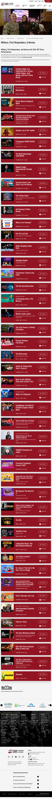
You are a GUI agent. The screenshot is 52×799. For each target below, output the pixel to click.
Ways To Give (33, 724)
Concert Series (4, 725)
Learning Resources (24, 719)
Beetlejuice (20, 90)
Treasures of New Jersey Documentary (45, 720)
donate (31, 1)
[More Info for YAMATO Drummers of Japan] (7, 451)
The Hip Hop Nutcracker (25, 286)
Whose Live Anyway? (23, 222)
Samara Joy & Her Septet (25, 130)
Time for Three (21, 622)
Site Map (4, 794)
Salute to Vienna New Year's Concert (24, 367)
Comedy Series (3, 723)
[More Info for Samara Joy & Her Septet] (7, 131)
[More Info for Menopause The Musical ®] (7, 492)
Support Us (33, 714)
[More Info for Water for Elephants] (7, 394)
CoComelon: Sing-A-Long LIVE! (25, 274)
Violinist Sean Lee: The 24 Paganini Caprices (24, 437)
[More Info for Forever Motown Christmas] (7, 342)
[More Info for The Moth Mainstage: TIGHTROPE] (7, 155)
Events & (18, 6)
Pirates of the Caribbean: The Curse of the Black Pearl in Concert (25, 507)
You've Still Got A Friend (25, 421)
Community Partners (15, 733)
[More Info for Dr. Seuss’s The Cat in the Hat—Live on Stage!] (7, 569)
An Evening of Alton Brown (23, 210)
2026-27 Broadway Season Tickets (4, 721)
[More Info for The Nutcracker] (7, 355)
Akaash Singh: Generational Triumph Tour (24, 169)
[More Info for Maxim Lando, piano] (7, 313)
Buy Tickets (43, 73)
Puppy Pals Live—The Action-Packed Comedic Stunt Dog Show (24, 478)
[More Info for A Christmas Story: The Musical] (7, 298)
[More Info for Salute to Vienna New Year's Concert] (7, 367)
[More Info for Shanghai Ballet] (7, 261)
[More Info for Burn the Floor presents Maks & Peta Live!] (7, 647)
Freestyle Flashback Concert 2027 (23, 464)
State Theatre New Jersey (7, 4)
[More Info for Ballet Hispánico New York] (7, 247)
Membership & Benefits (33, 718)
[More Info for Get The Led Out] (7, 235)
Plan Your (24, 6)
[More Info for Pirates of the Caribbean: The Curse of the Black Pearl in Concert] (7, 506)
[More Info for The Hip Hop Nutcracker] (7, 287)
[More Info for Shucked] (7, 675)
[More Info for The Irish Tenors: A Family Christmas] (7, 328)
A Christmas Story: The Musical (24, 300)
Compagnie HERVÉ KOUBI (25, 142)
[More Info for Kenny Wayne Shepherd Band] (7, 102)
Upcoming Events (4, 716)
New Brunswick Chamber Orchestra (25, 610)
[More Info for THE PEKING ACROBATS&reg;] (7, 558)
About (45, 6)
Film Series (3, 735)
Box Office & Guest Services (14, 718)
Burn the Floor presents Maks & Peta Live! (25, 648)
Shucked (19, 674)
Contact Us (43, 731)
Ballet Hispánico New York (24, 247)
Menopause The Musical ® (25, 492)
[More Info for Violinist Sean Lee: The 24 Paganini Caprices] (7, 435)
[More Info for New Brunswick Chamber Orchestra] (7, 608)
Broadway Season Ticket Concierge (15, 737)
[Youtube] (16, 757)
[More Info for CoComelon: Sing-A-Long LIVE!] (7, 274)
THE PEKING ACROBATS (23, 557)
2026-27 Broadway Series (4, 718)
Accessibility (13, 726)
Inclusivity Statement (45, 725)
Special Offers (20, 38)
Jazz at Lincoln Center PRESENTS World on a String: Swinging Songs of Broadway (24, 582)
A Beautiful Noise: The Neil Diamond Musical (24, 545)
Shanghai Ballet (21, 260)
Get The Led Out (22, 234)
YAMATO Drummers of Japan (24, 451)
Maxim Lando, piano (23, 314)
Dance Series (3, 732)
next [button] (50, 705)
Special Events (3, 742)
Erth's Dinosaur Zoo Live (25, 596)
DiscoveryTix (23, 723)
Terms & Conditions (12, 794)
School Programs (24, 717)
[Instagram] (19, 757)
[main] (26, 354)
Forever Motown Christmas (22, 342)
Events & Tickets (10, 38)
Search (48, 1)
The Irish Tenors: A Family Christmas (25, 328)
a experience (44, 793)
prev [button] (2, 705)
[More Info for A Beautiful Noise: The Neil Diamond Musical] (7, 545)
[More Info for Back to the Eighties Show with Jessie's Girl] (7, 380)
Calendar (49, 6)
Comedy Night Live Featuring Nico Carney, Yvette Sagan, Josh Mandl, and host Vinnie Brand (24, 73)
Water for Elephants (23, 394)
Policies (12, 731)
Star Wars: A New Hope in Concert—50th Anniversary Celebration (24, 661)
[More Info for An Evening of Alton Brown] (7, 210)
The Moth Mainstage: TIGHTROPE (23, 155)
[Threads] (23, 757)
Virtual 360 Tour (14, 725)
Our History (43, 716)
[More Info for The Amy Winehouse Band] (7, 634)
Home (2, 38)
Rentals (42, 728)
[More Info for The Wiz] (7, 521)
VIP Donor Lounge (14, 734)
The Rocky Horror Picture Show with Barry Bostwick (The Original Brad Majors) (25, 117)
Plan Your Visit (14, 714)
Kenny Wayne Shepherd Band (24, 102)
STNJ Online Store (44, 730)
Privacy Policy (22, 794)
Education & (32, 6)
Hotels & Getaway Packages (14, 729)
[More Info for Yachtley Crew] (7, 532)
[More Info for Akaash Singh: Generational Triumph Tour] (7, 168)
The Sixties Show (22, 196)
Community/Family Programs (24, 721)
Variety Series (3, 737)
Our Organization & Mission (44, 723)
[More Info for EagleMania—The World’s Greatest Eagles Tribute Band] (7, 406)
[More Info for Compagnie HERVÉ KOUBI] (7, 142)
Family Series (3, 734)
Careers (42, 726)
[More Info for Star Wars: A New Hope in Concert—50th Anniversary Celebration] (7, 661)
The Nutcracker (21, 354)
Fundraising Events (34, 722)
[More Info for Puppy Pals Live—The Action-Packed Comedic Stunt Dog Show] (7, 477)
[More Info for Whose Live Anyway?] (7, 223)
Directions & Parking (15, 716)
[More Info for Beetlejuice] (7, 89)
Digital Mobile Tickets (13, 721)
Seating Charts (13, 723)
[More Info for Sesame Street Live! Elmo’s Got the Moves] (7, 183)
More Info (43, 77)
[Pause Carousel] (47, 702)
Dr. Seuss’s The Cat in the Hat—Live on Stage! (25, 569)
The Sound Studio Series (4, 727)
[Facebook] (12, 757)
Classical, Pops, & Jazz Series (4, 730)
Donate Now (33, 716)
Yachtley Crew (21, 531)
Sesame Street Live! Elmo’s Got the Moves (24, 183)
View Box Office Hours (27, 57)
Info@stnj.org (35, 759)
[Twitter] (9, 757)
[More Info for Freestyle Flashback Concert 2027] (7, 464)
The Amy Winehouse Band (25, 633)
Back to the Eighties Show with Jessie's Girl (24, 380)
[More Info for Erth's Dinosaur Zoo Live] (7, 597)
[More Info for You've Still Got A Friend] (7, 422)
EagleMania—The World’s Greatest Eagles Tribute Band (25, 407)
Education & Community (23, 715)
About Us (43, 714)
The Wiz (18, 520)
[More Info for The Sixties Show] (7, 197)
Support (39, 6)
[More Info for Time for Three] (7, 623)
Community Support (34, 720)
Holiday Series (3, 739)
